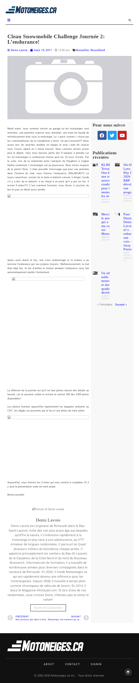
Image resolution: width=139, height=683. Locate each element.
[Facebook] (102, 135)
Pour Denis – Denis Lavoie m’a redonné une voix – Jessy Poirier (129, 231)
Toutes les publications (48, 607)
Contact (72, 664)
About (49, 664)
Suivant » (121, 304)
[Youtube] (122, 135)
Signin (96, 664)
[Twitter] (112, 135)
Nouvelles (82, 50)
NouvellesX (97, 50)
